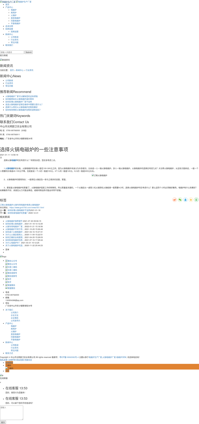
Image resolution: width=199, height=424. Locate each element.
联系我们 (9, 45)
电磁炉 (14, 9)
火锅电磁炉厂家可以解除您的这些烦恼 (21, 96)
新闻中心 (9, 34)
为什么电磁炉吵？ (13, 242)
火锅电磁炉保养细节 (13, 221)
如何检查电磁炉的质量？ (18, 212)
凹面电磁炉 (15, 20)
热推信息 (28, 359)
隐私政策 (4, 359)
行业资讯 (14, 39)
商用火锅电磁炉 (33, 204)
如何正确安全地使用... (14, 237)
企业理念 (14, 317)
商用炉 (14, 12)
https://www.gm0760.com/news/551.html (26, 207)
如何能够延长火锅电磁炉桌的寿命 (19, 99)
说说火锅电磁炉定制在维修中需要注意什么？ (24, 104)
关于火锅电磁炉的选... (14, 245)
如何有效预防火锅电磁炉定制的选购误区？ (23, 109)
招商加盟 (9, 28)
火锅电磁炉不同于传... (14, 229)
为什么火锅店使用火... (14, 234)
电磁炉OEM (121, 357)
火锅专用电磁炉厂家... (14, 226)
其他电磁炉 (15, 18)
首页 (7, 4)
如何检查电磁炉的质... (14, 240)
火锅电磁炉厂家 (109, 357)
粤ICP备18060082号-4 (69, 357)
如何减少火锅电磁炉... (14, 231)
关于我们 (9, 309)
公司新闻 (14, 36)
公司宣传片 (15, 320)
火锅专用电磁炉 (20, 204)
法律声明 (12, 359)
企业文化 (14, 315)
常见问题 (14, 42)
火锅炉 (14, 15)
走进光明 (9, 26)
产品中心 (9, 7)
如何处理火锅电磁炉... (14, 223)
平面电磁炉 (15, 23)
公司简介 (14, 312)
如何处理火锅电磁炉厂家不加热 (18, 101)
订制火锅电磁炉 (6, 204)
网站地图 (20, 359)
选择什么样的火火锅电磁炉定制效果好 (21, 107)
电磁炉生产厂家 (95, 357)
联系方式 (9, 353)
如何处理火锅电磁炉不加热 (19, 210)
